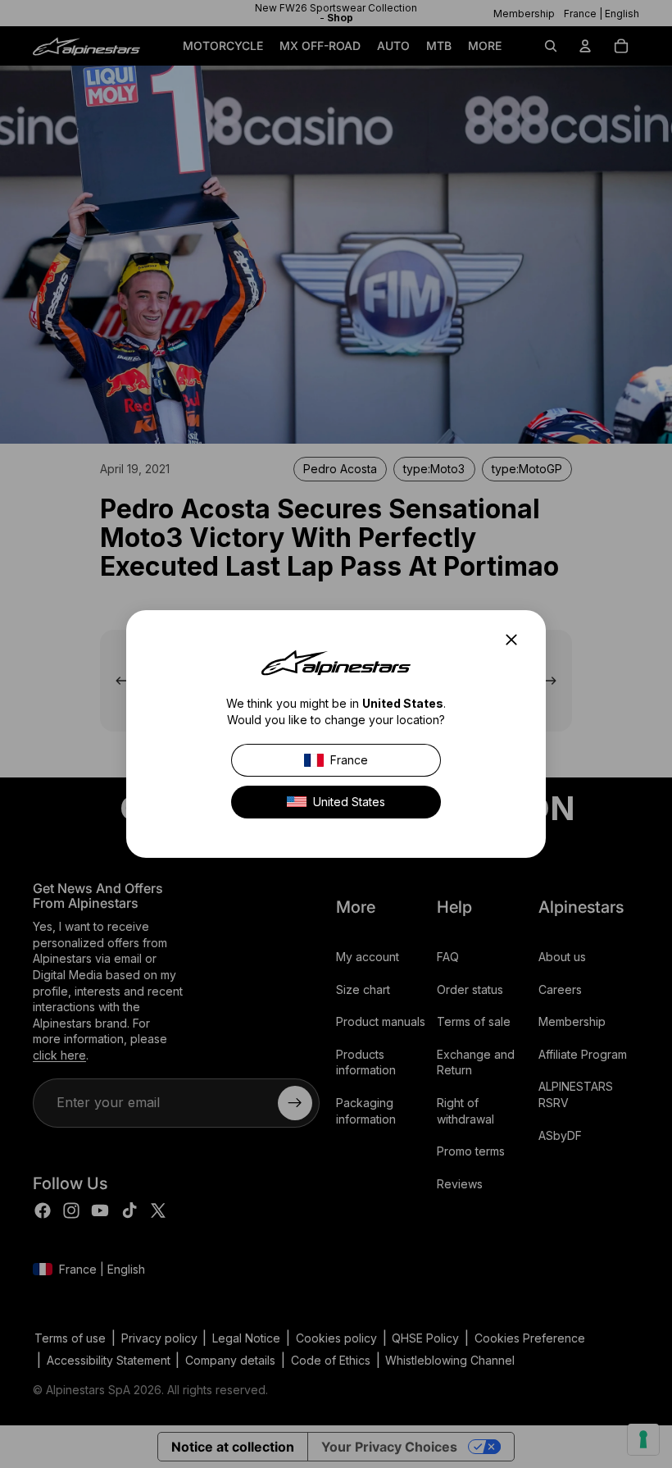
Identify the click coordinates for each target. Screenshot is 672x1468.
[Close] (516, 639)
